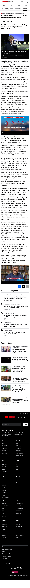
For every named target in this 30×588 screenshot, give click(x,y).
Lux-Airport (18, 452)
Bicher (17, 468)
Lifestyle (3, 508)
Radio (26, 5)
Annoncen (18, 456)
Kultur (18, 460)
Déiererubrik (4, 471)
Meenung (4, 450)
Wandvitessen (5, 527)
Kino (17, 464)
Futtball (3, 484)
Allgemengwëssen (20, 503)
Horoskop (4, 473)
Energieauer (18, 539)
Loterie (17, 537)
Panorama (25, 8)
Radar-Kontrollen (19, 453)
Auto (3, 510)
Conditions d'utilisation (7, 549)
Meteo (4, 520)
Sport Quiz (18, 515)
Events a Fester (5, 505)
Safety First (4, 453)
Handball (4, 487)
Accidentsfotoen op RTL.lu (8, 561)
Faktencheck (4, 452)
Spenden (3, 469)
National (11, 8)
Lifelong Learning (19, 526)
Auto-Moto (4, 494)
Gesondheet (4, 466)
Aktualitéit (4, 503)
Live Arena (4, 480)
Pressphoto (4, 516)
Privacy (4, 551)
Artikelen (4, 537)
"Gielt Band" (5, 235)
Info (17, 533)
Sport (3, 476)
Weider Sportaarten (6, 497)
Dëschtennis (4, 489)
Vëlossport (4, 492)
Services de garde (20, 535)
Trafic (17, 445)
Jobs (17, 520)
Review (17, 480)
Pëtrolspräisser (19, 447)
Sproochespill (19, 510)
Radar (3, 522)
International (18, 8)
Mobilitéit (19, 441)
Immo (3, 533)
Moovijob (18, 524)
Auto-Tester (18, 450)
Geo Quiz (18, 506)
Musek (17, 466)
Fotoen (4, 501)
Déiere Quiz (18, 513)
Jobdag (17, 522)
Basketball (4, 485)
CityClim (3, 529)
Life (3, 460)
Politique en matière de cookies (9, 553)
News (6, 8)
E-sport (17, 482)
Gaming (18, 476)
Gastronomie (4, 464)
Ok (26, 424)
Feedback (4, 546)
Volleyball (4, 490)
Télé (19, 5)
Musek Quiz (18, 505)
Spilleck (18, 501)
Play (11, 5)
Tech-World (4, 448)
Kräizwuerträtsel (19, 508)
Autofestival (18, 448)
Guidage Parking (19, 455)
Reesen (3, 468)
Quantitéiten (4, 526)
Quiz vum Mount (19, 511)
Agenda (17, 469)
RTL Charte (4, 558)
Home (3, 5)
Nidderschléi (4, 524)
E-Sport (3, 495)
